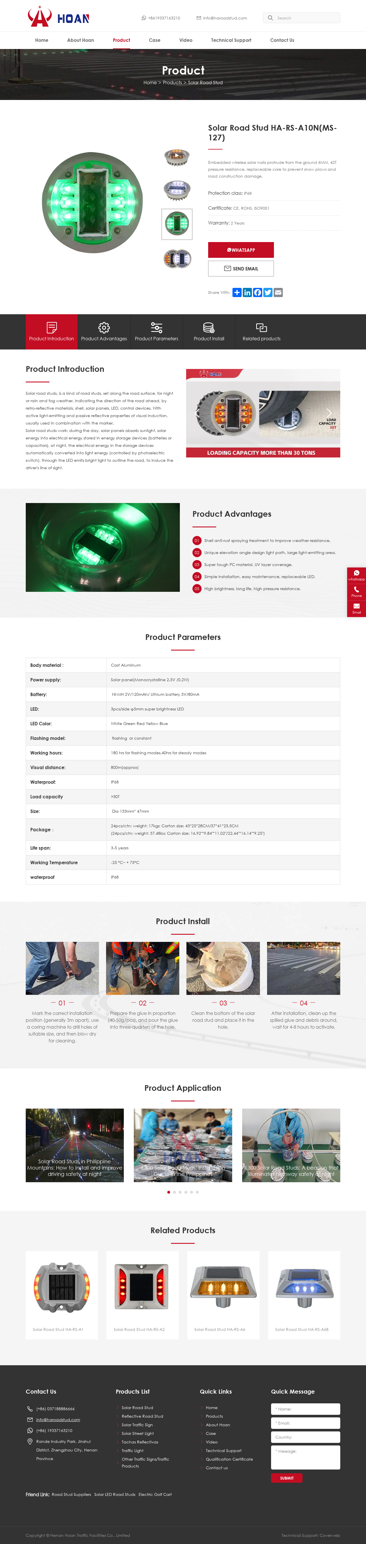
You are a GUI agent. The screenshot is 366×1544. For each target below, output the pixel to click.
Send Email (245, 268)
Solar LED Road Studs (114, 1494)
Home (41, 40)
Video (185, 40)
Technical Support (231, 40)
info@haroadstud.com (225, 18)
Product (121, 40)
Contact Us (282, 40)
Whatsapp (243, 250)
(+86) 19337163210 (54, 1430)
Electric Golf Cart (155, 1494)
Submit (287, 1478)
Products (172, 82)
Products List (133, 1391)
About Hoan (80, 40)
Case (154, 40)
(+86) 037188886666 (55, 1408)
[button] (197, 413)
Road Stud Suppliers (71, 1494)
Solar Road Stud (205, 82)
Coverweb (330, 1535)
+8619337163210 (164, 18)
